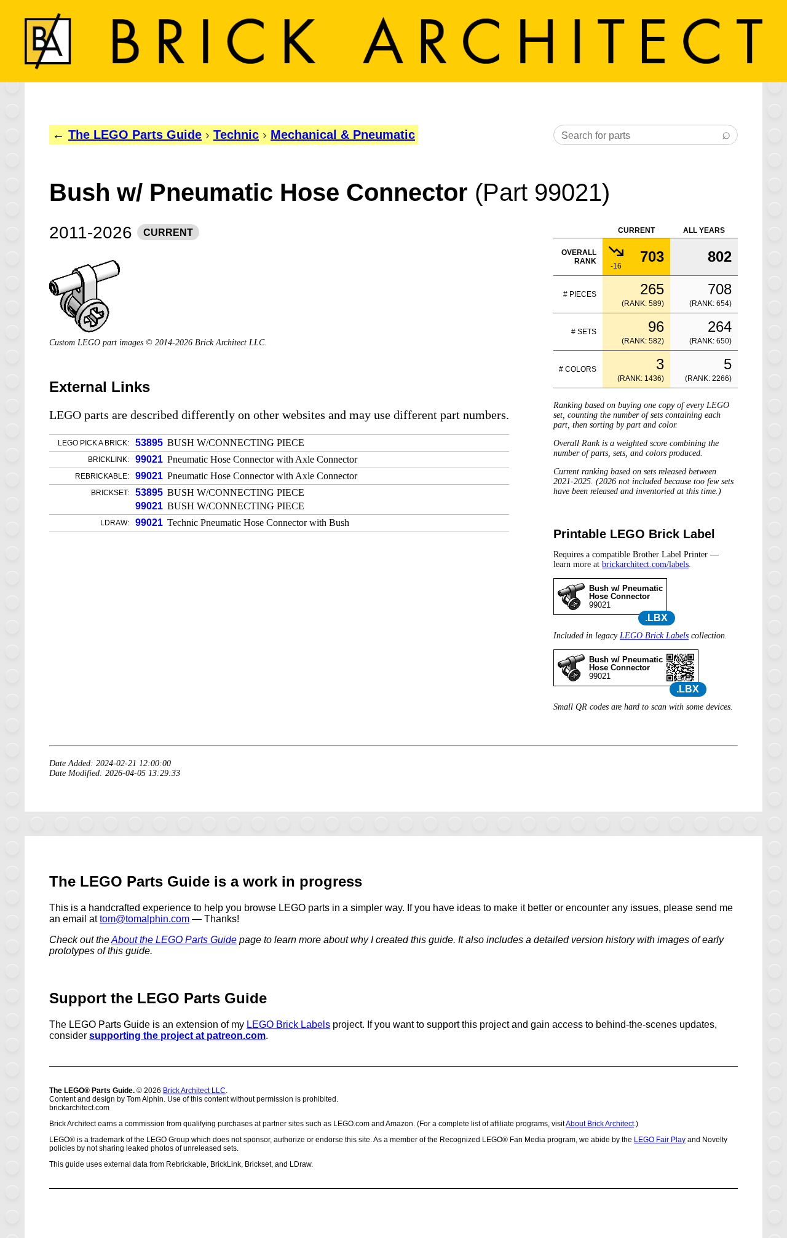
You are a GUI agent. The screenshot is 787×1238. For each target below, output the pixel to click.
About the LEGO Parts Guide (174, 939)
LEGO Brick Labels (654, 635)
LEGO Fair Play (660, 1139)
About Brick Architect (600, 1123)
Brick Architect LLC (194, 1090)
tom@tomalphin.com (144, 919)
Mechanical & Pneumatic (343, 134)
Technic (236, 134)
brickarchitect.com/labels (645, 564)
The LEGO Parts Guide (135, 134)
